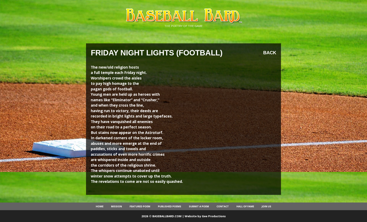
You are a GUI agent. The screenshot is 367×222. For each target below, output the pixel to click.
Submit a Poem (199, 206)
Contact (223, 206)
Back (269, 52)
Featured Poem (140, 206)
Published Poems (169, 206)
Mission (116, 206)
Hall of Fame (245, 206)
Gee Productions (214, 216)
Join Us (266, 206)
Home (99, 206)
